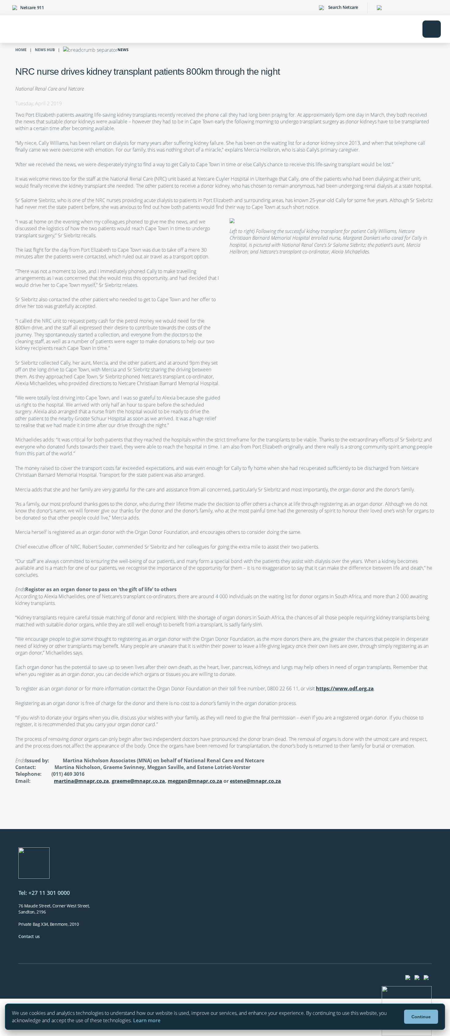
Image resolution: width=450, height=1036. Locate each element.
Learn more (146, 1020)
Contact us (29, 936)
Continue (421, 1016)
